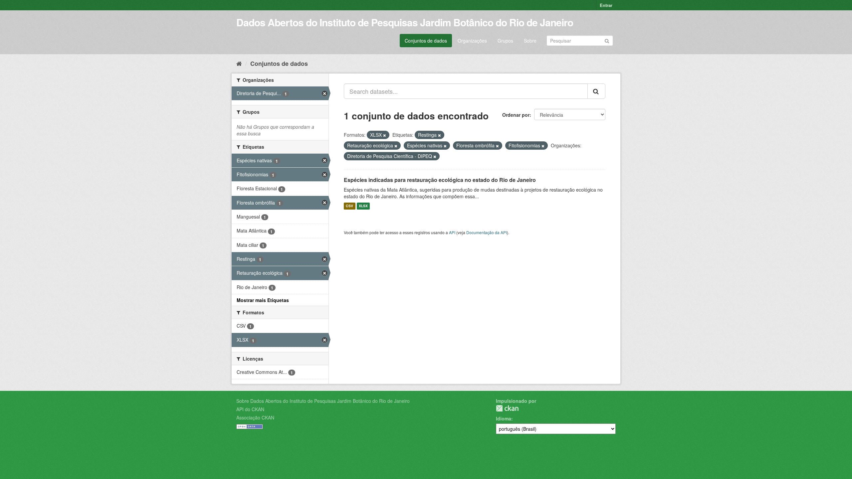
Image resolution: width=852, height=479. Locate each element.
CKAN (507, 408)
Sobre (530, 40)
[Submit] (607, 40)
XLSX (363, 206)
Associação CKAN (255, 417)
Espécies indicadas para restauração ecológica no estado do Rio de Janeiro (440, 180)
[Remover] (384, 135)
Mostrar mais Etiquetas (263, 300)
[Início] (239, 63)
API (452, 232)
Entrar (606, 5)
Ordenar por (516, 114)
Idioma (503, 418)
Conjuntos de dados (426, 40)
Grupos (505, 40)
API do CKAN (250, 409)
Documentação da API (486, 232)
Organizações (472, 40)
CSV (349, 206)
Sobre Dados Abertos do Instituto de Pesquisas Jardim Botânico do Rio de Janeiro (323, 401)
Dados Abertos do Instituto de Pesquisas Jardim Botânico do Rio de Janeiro (404, 22)
